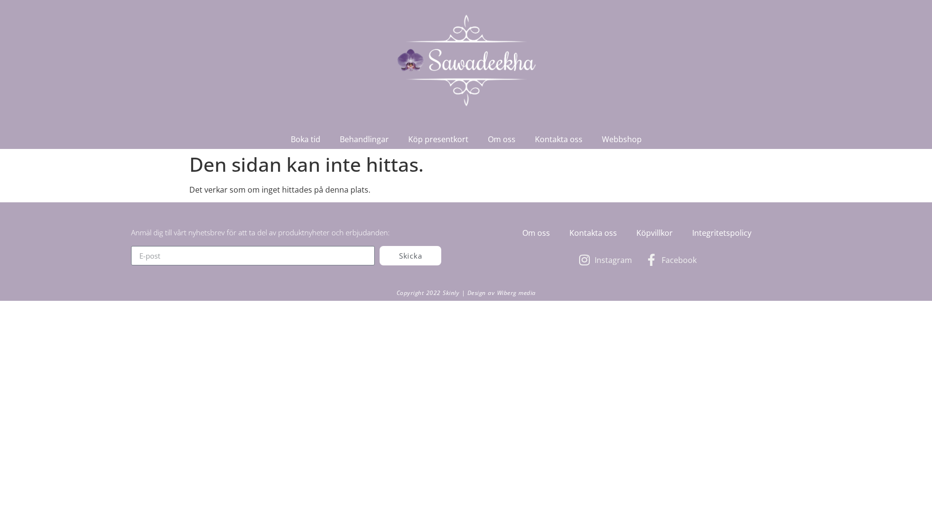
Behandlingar (364, 139)
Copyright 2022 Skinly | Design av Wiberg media (466, 293)
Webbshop (622, 139)
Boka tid (305, 139)
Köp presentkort (438, 139)
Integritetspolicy (721, 233)
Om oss (502, 139)
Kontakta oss (558, 139)
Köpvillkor (654, 233)
